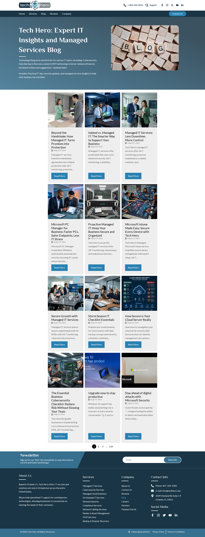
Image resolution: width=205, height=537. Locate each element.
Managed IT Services (92, 486)
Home (22, 13)
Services (33, 13)
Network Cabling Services (95, 509)
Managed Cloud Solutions (95, 493)
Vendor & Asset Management (96, 513)
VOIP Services (89, 517)
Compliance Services (92, 505)
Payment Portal (128, 509)
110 (111, 446)
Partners (125, 505)
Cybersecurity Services (93, 490)
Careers (125, 501)
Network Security (91, 501)
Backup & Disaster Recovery (96, 521)
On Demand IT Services (93, 497)
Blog (43, 13)
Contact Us (126, 490)
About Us (125, 486)
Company (66, 13)
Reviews (54, 13)
